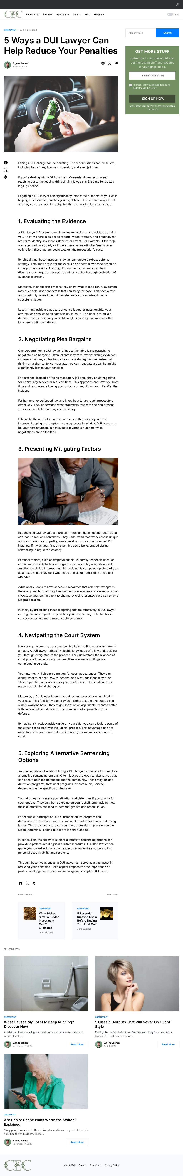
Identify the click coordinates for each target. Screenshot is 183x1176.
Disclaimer (95, 1165)
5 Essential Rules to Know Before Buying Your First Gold (87, 919)
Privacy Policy (112, 1165)
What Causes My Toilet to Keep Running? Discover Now (39, 1024)
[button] (177, 4)
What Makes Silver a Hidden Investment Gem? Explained (49, 920)
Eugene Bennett (20, 63)
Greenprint (10, 30)
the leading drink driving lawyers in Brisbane (69, 181)
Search (167, 32)
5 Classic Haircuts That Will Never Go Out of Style (132, 1024)
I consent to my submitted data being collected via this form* (151, 86)
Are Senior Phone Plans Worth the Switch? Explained (40, 1122)
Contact (82, 1165)
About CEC (69, 1165)
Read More (77, 1044)
